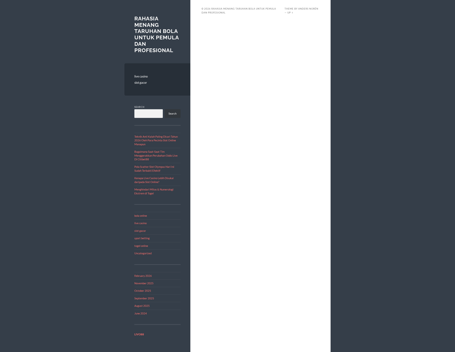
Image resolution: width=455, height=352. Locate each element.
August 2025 (142, 305)
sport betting (142, 238)
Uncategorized (143, 253)
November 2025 (144, 283)
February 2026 (143, 275)
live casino (141, 76)
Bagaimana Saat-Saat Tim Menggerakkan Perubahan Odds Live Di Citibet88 (156, 155)
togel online (141, 245)
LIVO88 (139, 334)
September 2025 (144, 298)
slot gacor (140, 82)
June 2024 (140, 313)
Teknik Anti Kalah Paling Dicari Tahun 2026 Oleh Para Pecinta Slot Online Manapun (156, 140)
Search (139, 107)
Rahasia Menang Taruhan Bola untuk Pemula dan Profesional (156, 34)
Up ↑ (290, 12)
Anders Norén (308, 8)
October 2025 (142, 290)
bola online (140, 215)
